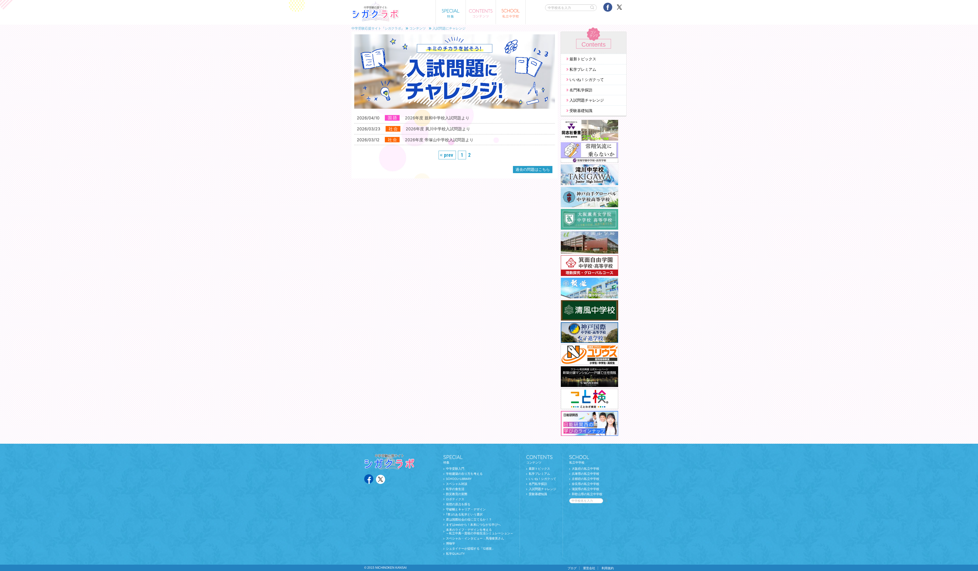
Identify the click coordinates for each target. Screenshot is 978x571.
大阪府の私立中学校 (585, 468)
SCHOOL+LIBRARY (459, 479)
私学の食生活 (455, 489)
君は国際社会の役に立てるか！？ (469, 519)
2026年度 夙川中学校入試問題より (438, 128)
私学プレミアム (582, 69)
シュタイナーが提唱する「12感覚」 (470, 548)
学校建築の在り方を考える (464, 474)
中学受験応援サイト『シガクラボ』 (377, 28)
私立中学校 (579, 459)
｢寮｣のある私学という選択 (464, 514)
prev (448, 155)
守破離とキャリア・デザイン (466, 509)
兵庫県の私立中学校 (585, 474)
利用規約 (608, 568)
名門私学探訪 (580, 90)
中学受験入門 (455, 468)
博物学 (450, 543)
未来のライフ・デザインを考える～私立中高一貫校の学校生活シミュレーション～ (479, 531)
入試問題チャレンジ (586, 100)
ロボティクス (455, 499)
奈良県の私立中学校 (585, 484)
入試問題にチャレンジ (449, 28)
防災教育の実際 (456, 494)
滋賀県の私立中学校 (585, 489)
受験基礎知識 (580, 110)
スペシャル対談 (456, 484)
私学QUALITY (455, 553)
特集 (453, 459)
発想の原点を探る (458, 504)
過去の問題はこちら (532, 169)
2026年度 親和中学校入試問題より (437, 117)
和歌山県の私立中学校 (587, 494)
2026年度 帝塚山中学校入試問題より (439, 139)
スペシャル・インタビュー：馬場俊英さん (475, 538)
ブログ (572, 568)
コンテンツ (417, 28)
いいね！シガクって (586, 79)
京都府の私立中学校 (585, 479)
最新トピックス (582, 59)
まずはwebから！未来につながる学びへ (473, 524)
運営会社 (589, 568)
